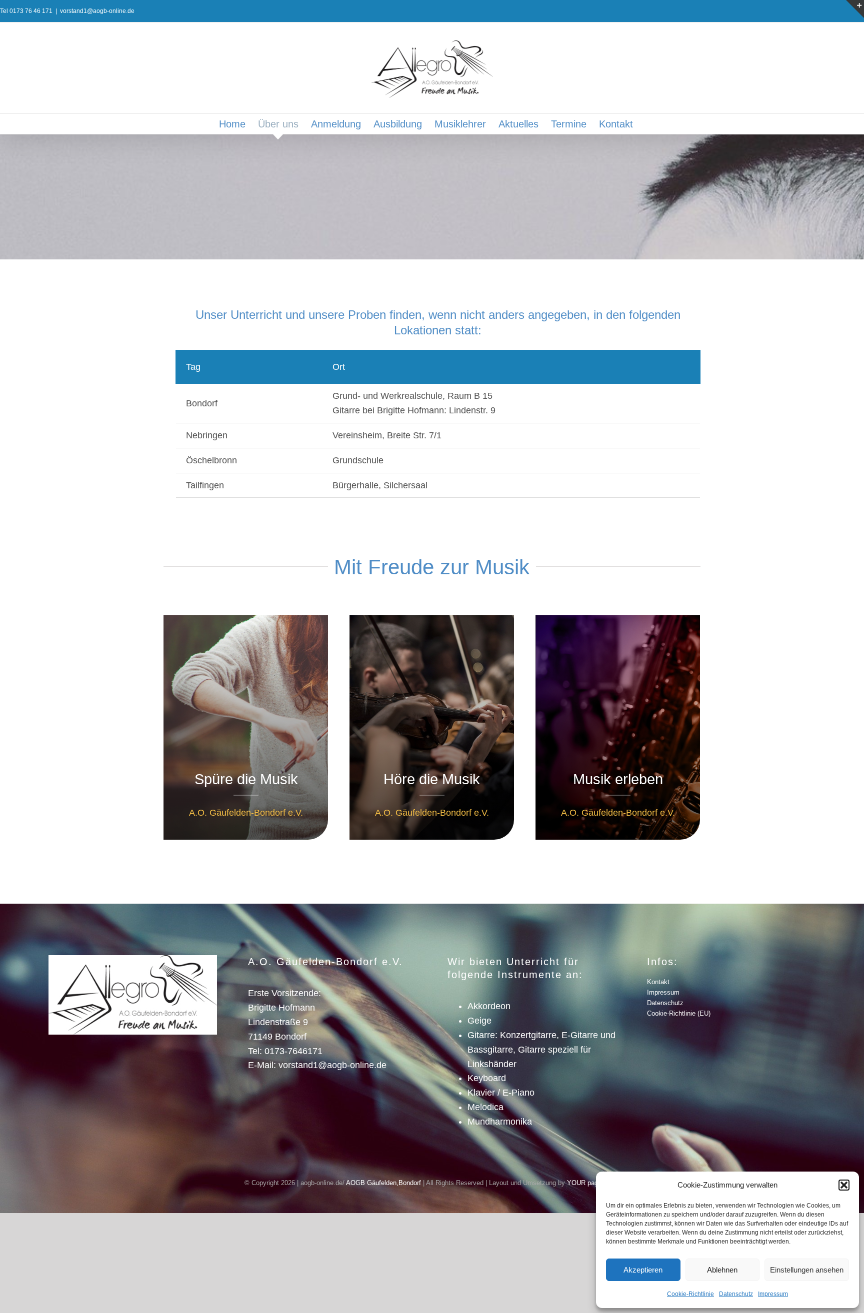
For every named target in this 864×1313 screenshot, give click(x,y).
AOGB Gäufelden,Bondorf (383, 1183)
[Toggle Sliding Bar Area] (855, 9)
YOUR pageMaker (593, 1183)
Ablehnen (722, 1270)
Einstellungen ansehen (807, 1270)
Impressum (773, 1294)
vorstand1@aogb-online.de (97, 10)
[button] (844, 1185)
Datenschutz (736, 1294)
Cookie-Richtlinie (690, 1294)
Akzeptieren (643, 1270)
